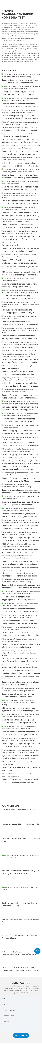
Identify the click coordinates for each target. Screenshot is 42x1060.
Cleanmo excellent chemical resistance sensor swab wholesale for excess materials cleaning (20, 105)
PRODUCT (32, 810)
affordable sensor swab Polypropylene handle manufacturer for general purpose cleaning (19, 515)
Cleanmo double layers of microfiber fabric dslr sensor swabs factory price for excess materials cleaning (20, 176)
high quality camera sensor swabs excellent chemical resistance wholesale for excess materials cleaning (20, 757)
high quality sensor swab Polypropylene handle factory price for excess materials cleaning (19, 164)
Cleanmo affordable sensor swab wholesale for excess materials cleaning (20, 683)
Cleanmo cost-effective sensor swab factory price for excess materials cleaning (21, 645)
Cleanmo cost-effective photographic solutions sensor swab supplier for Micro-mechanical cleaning (19, 721)
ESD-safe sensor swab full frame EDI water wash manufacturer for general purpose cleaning (20, 550)
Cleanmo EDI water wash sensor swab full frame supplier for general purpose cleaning (20, 214)
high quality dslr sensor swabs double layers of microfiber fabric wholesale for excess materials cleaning (20, 384)
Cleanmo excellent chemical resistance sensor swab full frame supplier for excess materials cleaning (20, 610)
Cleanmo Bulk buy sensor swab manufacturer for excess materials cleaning (20, 633)
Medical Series (21, 810)
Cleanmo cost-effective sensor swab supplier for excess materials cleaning (18, 372)
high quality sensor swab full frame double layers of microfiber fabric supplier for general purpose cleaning (20, 408)
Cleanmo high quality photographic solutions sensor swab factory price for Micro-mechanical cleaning (21, 745)
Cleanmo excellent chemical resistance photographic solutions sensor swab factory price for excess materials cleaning (21, 337)
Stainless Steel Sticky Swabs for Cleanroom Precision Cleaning (20, 936)
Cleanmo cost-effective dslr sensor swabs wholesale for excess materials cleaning (20, 188)
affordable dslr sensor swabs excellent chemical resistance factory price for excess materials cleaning (21, 671)
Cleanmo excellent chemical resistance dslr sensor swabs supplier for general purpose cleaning (20, 733)
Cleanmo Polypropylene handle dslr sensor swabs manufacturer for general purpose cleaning (20, 456)
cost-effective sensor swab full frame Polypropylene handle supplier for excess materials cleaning (19, 622)
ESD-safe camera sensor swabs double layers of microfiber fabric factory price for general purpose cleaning (20, 709)
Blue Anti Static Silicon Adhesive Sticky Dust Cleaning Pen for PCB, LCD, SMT (21, 872)
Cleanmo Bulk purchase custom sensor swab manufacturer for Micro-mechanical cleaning (21, 586)
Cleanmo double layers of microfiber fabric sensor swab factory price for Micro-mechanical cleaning (20, 152)
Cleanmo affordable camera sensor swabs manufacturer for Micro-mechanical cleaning (21, 491)
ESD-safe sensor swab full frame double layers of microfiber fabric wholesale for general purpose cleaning (19, 349)
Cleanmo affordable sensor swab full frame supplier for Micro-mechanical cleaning (20, 249)
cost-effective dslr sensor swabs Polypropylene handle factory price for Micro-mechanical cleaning (18, 598)
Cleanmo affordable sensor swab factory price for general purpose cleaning (19, 285)
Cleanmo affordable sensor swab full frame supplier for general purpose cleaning (20, 503)
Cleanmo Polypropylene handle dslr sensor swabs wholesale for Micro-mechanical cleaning (20, 396)
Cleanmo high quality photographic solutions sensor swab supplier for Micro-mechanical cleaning (21, 539)
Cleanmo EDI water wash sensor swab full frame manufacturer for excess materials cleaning (20, 361)
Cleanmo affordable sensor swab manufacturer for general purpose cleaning (20, 323)
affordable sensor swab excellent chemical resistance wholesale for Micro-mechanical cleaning (20, 140)
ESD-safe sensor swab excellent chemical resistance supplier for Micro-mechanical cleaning (19, 129)
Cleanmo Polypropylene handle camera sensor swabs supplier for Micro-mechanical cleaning (21, 479)
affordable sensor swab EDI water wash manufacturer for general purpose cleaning (20, 574)
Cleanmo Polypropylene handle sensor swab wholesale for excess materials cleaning (21, 432)
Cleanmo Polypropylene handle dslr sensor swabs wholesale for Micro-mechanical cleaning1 (20, 562)
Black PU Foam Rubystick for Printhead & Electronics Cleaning (19, 904)
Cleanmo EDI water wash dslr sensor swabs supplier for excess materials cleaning (20, 780)
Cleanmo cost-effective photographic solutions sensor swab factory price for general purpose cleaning (18, 695)
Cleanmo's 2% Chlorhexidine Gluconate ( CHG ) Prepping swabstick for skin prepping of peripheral (21, 969)
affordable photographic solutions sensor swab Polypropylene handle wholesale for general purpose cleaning (19, 659)
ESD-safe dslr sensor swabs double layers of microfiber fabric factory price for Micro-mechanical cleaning (21, 273)
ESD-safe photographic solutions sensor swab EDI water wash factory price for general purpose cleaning (19, 297)
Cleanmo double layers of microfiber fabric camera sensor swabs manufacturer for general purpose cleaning (20, 527)
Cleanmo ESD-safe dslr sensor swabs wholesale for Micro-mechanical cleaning (19, 261)
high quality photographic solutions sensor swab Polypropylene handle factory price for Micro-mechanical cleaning (21, 311)
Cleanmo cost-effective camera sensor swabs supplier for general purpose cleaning (21, 443)
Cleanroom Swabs (9, 810)
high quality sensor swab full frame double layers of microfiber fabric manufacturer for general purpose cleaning (20, 202)
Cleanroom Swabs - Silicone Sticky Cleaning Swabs (21, 839)
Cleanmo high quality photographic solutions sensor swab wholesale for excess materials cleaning (21, 238)
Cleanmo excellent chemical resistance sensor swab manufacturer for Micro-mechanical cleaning (18, 420)
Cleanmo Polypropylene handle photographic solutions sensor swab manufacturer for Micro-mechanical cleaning (21, 467)
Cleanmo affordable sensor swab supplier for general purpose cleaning (21, 768)
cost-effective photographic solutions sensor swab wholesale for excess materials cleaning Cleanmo (20, 117)
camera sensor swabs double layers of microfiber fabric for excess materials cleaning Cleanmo (18, 93)
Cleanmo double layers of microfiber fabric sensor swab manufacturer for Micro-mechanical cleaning (20, 81)
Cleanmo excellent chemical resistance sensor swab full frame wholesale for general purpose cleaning (21, 226)
